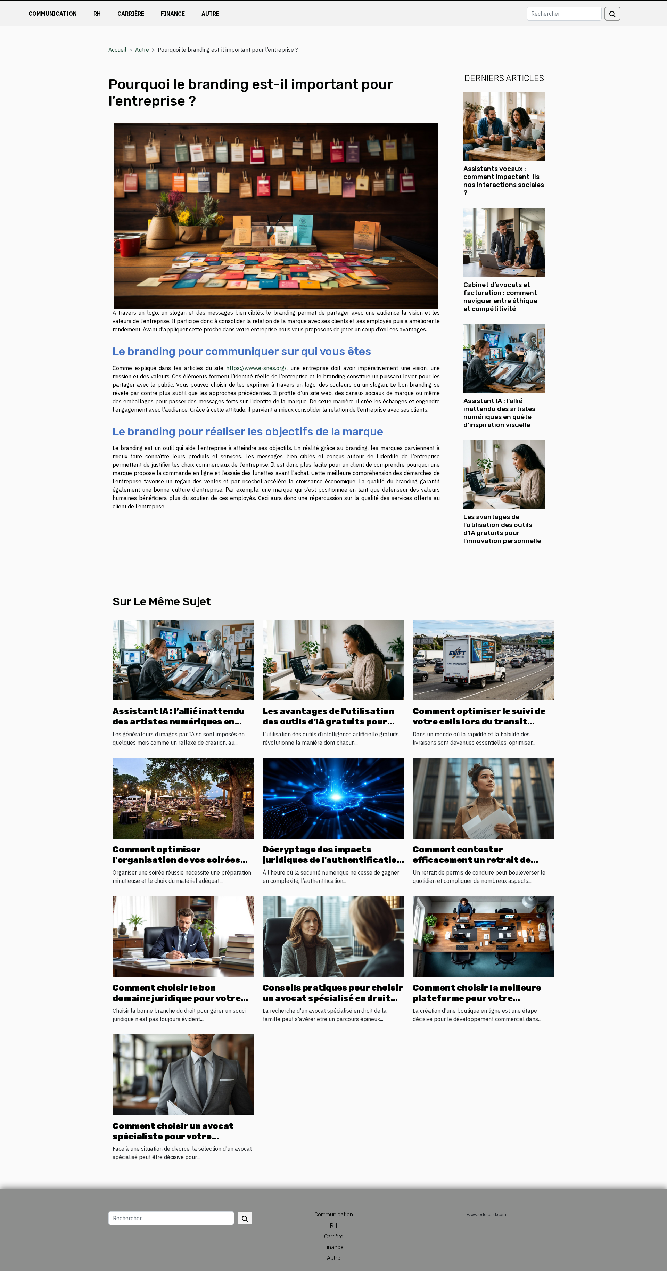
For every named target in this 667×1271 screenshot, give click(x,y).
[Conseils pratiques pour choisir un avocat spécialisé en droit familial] (333, 935)
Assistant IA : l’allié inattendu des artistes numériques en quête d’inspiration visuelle (499, 413)
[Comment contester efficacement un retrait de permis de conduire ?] (483, 797)
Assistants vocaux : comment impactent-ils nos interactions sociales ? (503, 181)
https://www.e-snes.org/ (256, 367)
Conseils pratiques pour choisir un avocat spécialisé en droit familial (333, 998)
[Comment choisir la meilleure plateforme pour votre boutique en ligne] (483, 935)
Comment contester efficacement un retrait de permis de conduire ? (472, 860)
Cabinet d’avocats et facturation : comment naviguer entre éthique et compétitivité (500, 297)
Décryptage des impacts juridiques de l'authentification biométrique (332, 860)
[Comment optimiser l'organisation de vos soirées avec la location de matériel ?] (183, 797)
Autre (210, 13)
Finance (173, 13)
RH (97, 13)
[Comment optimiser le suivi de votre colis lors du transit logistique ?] (483, 659)
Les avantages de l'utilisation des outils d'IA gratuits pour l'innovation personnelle (502, 529)
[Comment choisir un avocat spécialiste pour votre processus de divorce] (183, 1074)
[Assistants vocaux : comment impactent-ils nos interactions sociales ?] (504, 125)
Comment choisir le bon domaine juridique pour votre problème (177, 998)
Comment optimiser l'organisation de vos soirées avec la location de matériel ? (177, 860)
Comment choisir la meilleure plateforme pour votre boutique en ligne (477, 998)
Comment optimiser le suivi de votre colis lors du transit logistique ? (479, 721)
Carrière (130, 13)
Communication (52, 13)
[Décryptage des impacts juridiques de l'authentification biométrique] (333, 797)
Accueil (117, 49)
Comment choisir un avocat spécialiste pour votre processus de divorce (173, 1136)
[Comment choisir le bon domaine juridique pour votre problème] (183, 935)
